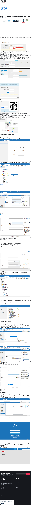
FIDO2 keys (17, 482)
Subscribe (28, 474)
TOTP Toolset (3, 487)
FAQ (16, 489)
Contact (2, 496)
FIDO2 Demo (2, 489)
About (1, 495)
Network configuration (3, 10)
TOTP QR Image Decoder (4, 488)
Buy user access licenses (4, 8)
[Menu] (29, 1)
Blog (16, 488)
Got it (2, 503)
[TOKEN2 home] (3, 1)
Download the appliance (4, 7)
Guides (17, 487)
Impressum (2, 497)
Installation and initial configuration (5, 9)
